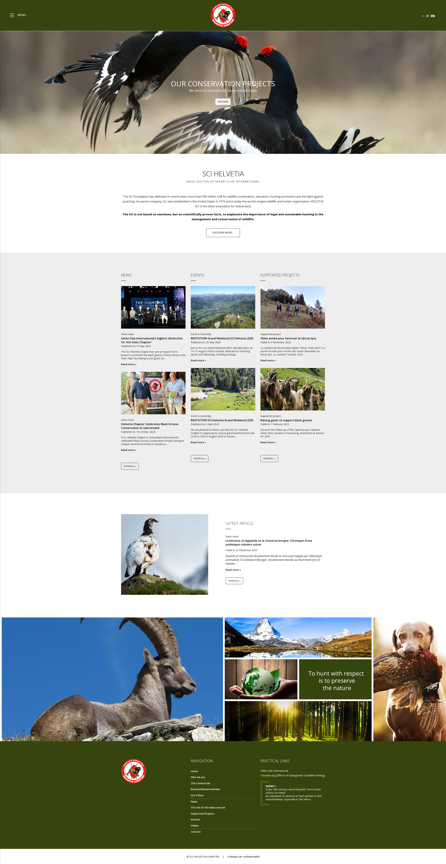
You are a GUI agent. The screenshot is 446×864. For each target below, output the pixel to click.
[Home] (223, 14)
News (194, 801)
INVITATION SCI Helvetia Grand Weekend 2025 (222, 420)
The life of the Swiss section (208, 807)
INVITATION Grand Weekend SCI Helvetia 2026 (222, 338)
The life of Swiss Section (411, 676)
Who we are (198, 777)
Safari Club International (274, 770)
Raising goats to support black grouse (286, 420)
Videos (195, 825)
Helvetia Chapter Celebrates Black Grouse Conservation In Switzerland (149, 426)
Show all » (130, 466)
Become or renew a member (299, 639)
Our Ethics (262, 681)
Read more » (128, 364)
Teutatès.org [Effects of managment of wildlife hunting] (292, 775)
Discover (223, 101)
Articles (195, 819)
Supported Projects (202, 813)
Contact (196, 831)
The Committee (299, 722)
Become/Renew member (205, 789)
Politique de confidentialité (244, 856)
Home (194, 771)
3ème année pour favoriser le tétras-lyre (288, 338)
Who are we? (113, 676)
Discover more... (223, 232)
